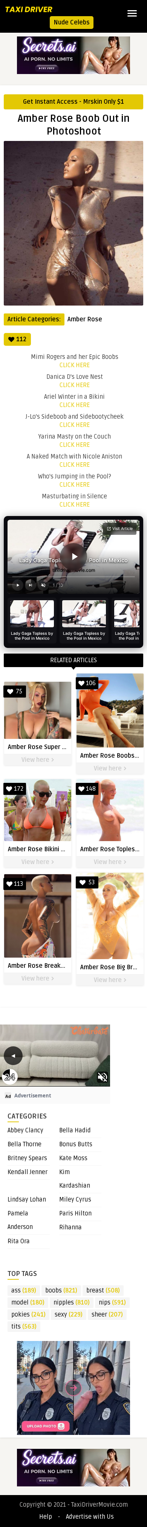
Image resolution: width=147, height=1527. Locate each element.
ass (23, 1290)
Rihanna (70, 1227)
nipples (72, 1302)
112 (21, 339)
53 (92, 882)
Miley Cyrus (75, 1199)
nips (112, 1302)
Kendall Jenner (27, 1172)
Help (45, 1517)
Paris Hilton (75, 1213)
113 (18, 884)
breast (103, 1290)
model (27, 1302)
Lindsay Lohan (27, 1199)
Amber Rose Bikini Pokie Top (48, 849)
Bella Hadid (75, 1130)
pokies (28, 1314)
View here (36, 760)
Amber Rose (84, 319)
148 (91, 789)
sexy (69, 1314)
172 (18, 789)
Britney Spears (27, 1158)
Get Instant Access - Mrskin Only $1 (73, 102)
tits (24, 1326)
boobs (61, 1290)
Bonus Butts (75, 1144)
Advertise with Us (90, 1517)
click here (75, 365)
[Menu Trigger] (132, 13)
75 (19, 691)
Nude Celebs (72, 22)
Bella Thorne (24, 1144)
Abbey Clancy (25, 1130)
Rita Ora (19, 1241)
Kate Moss (73, 1158)
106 (91, 683)
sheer (107, 1314)
